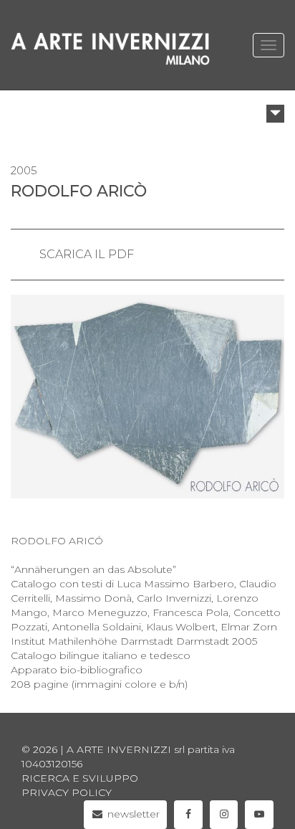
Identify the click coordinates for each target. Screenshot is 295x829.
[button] (275, 114)
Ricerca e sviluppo (79, 778)
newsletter (132, 813)
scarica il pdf (86, 254)
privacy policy (66, 792)
